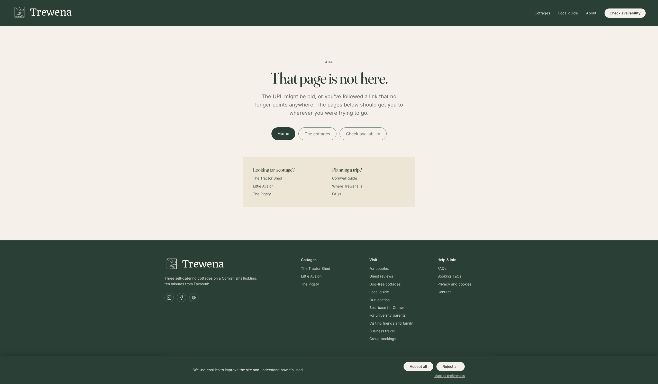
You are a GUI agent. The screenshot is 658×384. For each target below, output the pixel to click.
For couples (379, 268)
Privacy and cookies (454, 284)
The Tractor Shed (267, 178)
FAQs (336, 194)
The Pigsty (262, 194)
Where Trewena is (347, 186)
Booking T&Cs (449, 276)
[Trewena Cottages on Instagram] (169, 297)
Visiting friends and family (391, 323)
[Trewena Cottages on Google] (193, 297)
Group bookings (382, 338)
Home (283, 133)
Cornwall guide (344, 178)
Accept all (418, 366)
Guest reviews (381, 276)
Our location (379, 300)
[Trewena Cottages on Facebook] (181, 297)
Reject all (451, 366)
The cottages (317, 133)
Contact (444, 292)
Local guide (568, 13)
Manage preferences (449, 376)
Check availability (625, 13)
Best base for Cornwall (388, 307)
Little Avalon (263, 186)
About (591, 13)
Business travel (382, 331)
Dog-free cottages (384, 284)
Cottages (542, 13)
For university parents (387, 315)
